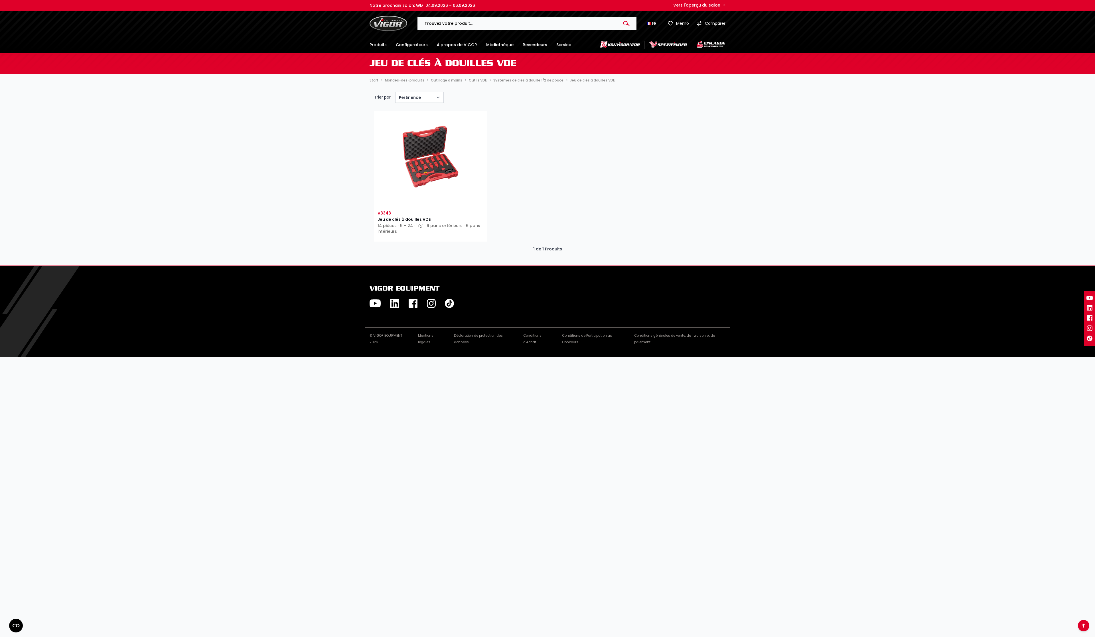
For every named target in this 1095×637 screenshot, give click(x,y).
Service (563, 45)
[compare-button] (457, 201)
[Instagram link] (1089, 328)
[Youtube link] (1089, 298)
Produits (378, 45)
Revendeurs (535, 45)
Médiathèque (500, 45)
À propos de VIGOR (457, 45)
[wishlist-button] (403, 201)
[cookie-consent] (16, 625)
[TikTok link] (1089, 338)
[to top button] (1083, 625)
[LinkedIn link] (1089, 308)
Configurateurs (412, 45)
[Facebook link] (1089, 318)
